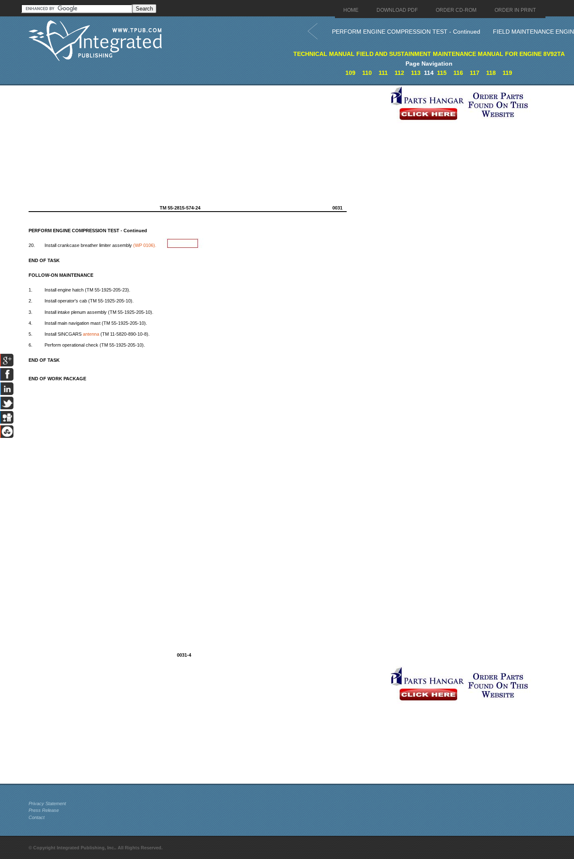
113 (416, 72)
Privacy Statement (47, 803)
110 (367, 72)
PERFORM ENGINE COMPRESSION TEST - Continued (406, 31)
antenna (91, 334)
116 (458, 72)
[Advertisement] (207, 144)
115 (442, 72)
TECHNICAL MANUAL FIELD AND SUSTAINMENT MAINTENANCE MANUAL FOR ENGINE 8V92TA (429, 53)
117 (474, 72)
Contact (37, 817)
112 (399, 72)
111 (383, 72)
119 (507, 72)
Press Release (44, 810)
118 (491, 72)
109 (350, 72)
